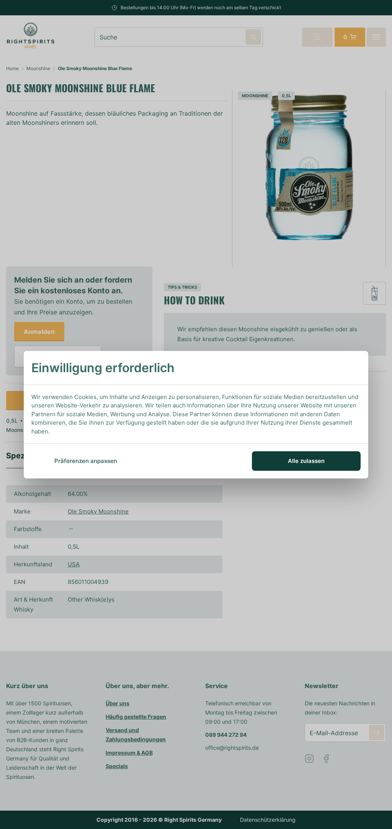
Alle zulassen (306, 460)
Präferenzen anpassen (85, 460)
